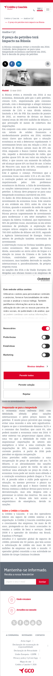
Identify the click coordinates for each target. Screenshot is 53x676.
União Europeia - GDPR (25, 654)
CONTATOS (40, 635)
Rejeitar (26, 394)
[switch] (46, 337)
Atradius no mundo (26, 609)
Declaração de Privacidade (25, 650)
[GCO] (26, 672)
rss (39, 623)
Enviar (42, 581)
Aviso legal (26, 641)
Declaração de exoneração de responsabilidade (26, 645)
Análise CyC (29, 18)
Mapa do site (25, 662)
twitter (14, 622)
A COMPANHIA (12, 635)
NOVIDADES (27, 635)
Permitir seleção (26, 385)
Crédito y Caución (11, 18)
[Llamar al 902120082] (34, 10)
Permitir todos (27, 375)
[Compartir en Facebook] (12, 63)
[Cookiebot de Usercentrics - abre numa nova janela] (38, 279)
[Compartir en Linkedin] (19, 63)
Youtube (33, 623)
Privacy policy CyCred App (25, 658)
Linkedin (26, 623)
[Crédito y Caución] (15, 7)
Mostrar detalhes (35, 366)
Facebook (20, 623)
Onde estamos (24, 599)
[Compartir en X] (5, 63)
